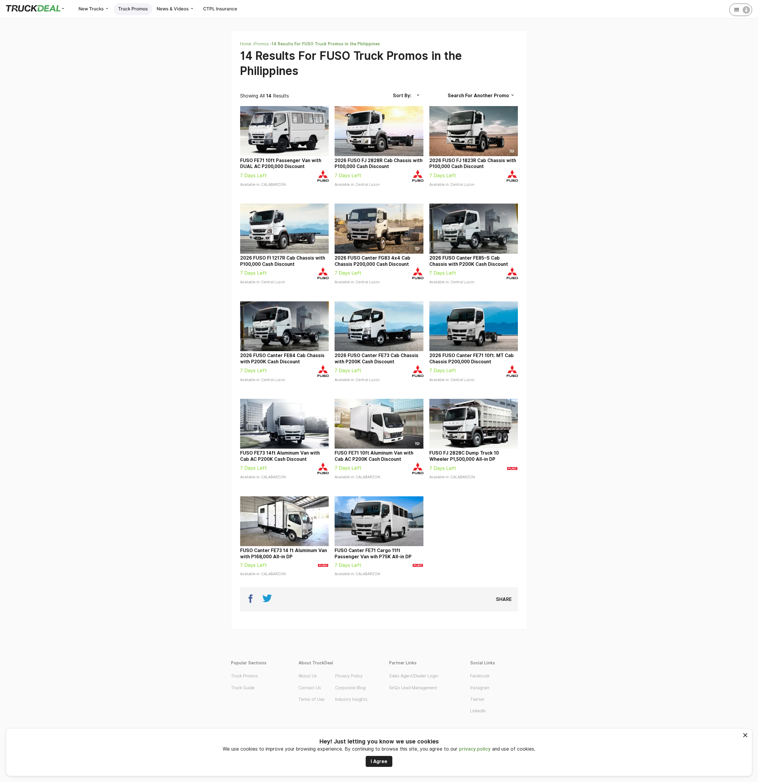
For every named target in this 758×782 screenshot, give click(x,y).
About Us (307, 676)
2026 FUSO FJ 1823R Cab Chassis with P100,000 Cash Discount (472, 163)
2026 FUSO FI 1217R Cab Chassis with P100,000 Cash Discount (282, 261)
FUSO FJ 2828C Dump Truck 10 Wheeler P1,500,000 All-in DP (464, 456)
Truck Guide (243, 687)
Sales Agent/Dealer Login (413, 676)
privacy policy (475, 749)
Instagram (479, 687)
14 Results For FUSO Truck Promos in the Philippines (326, 43)
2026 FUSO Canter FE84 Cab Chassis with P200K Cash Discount (282, 358)
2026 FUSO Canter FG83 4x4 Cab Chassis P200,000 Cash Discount (372, 261)
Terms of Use (311, 699)
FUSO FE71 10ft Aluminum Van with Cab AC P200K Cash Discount (374, 456)
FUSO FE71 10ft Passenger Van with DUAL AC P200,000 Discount (280, 163)
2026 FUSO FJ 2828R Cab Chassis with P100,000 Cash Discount (379, 163)
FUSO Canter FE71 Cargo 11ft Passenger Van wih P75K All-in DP (373, 553)
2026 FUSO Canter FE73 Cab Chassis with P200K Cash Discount (376, 358)
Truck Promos (133, 9)
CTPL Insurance (220, 9)
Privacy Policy (349, 676)
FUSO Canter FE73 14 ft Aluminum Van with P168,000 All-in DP (283, 553)
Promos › (263, 43)
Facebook (479, 676)
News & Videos (173, 9)
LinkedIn (478, 711)
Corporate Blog (350, 687)
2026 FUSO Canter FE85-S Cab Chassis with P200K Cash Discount (468, 261)
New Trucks (91, 9)
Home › (247, 43)
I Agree (379, 761)
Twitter (477, 699)
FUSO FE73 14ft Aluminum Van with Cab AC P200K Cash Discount (280, 456)
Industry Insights (351, 699)
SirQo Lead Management (413, 687)
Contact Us (309, 687)
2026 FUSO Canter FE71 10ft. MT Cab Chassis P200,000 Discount (471, 358)
